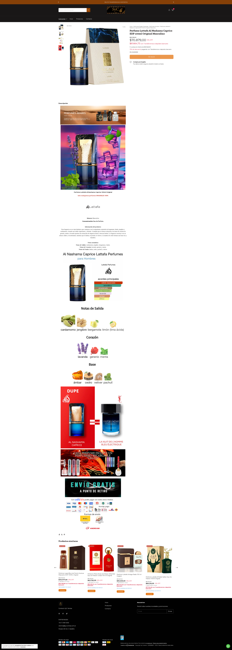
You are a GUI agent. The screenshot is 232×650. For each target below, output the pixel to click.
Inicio (71, 19)
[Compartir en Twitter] (62, 535)
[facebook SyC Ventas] (63, 613)
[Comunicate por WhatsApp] (228, 646)
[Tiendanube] (127, 645)
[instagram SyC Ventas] (59, 613)
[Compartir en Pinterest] (64, 535)
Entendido (23, 647)
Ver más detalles (134, 52)
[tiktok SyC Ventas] (66, 613)
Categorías (62, 19)
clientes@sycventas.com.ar (67, 626)
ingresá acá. (149, 643)
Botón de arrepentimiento (160, 643)
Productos (79, 19)
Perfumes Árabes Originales (141, 26)
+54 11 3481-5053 (64, 623)
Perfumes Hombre (154, 26)
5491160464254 (63, 619)
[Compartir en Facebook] (59, 535)
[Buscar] (88, 10)
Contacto (89, 19)
